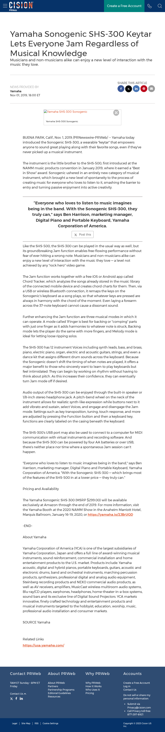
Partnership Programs (61, 689)
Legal (14, 723)
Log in (126, 686)
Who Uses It (93, 689)
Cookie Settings (50, 723)
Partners (53, 686)
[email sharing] (151, 89)
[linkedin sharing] (136, 89)
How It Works (94, 686)
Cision (145, 723)
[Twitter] (12, 698)
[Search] (160, 6)
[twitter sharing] (128, 89)
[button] (82, 112)
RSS (36, 723)
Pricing (90, 693)
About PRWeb (56, 682)
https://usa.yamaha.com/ (43, 645)
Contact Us (17, 693)
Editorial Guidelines (59, 693)
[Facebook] (16, 698)
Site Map (26, 723)
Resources (54, 696)
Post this (85, 234)
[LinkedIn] (21, 698)
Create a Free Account (124, 6)
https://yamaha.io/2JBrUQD (110, 515)
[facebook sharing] (121, 89)
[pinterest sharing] (143, 89)
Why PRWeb (93, 682)
